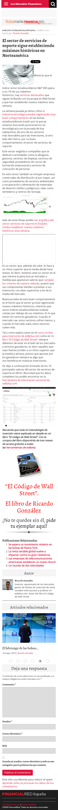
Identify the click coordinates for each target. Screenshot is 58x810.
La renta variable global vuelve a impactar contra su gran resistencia (29, 553)
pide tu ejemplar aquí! (33, 522)
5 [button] (40, 661)
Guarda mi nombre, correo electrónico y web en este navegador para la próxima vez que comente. (28, 763)
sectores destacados (32, 95)
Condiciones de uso (10, 804)
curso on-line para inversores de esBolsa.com (27, 334)
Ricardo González (21, 33)
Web (4, 746)
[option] (29, 634)
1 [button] (10, 661)
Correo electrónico (12, 733)
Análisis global (10, 30)
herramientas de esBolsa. (21, 447)
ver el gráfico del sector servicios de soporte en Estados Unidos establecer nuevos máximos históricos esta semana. (28, 225)
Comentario (9, 684)
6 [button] (47, 661)
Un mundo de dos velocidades (26, 565)
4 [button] (32, 661)
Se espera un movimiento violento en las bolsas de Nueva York (30, 546)
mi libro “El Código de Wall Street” (28, 337)
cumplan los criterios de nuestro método (28, 281)
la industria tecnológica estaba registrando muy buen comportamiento (29, 114)
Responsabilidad (28, 804)
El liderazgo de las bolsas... (20, 647)
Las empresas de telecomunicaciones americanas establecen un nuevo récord (32, 560)
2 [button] (17, 661)
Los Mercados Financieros (26, 3)
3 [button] (25, 661)
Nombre (7, 721)
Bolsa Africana (27, 30)
